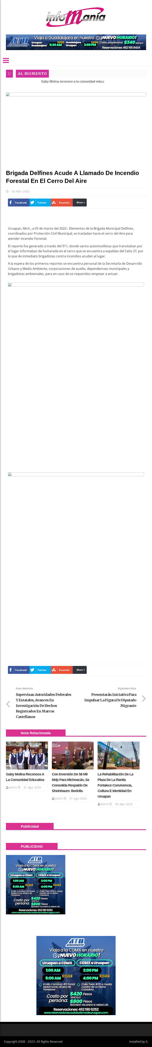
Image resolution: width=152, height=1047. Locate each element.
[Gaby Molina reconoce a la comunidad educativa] (27, 755)
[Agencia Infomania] (76, 17)
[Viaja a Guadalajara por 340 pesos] (76, 42)
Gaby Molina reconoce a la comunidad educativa (59, 81)
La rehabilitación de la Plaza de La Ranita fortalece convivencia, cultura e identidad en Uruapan (115, 785)
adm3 (13, 787)
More (80, 202)
